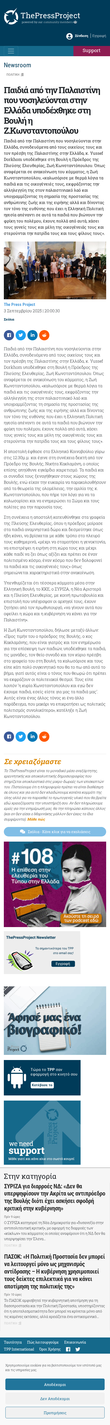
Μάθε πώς (36, 819)
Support (92, 50)
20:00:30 (52, 310)
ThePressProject (50, 15)
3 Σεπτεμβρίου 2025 (23, 310)
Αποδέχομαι (55, 1384)
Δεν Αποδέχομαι (55, 1398)
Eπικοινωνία (75, 1342)
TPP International (19, 1349)
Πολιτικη (12, 74)
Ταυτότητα (13, 1342)
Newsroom (17, 65)
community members (58, 22)
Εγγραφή (99, 35)
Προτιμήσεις (55, 1412)
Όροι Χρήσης (50, 1349)
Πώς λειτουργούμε (43, 1342)
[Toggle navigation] (11, 51)
